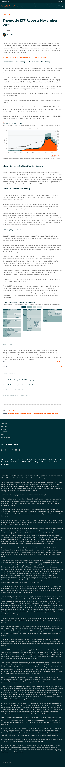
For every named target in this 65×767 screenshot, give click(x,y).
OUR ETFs (4, 424)
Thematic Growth (14, 411)
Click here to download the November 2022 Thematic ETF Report (25, 57)
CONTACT (4, 432)
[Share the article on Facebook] (59, 361)
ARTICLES (7, 14)
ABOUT (3, 429)
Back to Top (7, 762)
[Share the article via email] (61, 361)
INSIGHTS (4, 426)
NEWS (3, 434)
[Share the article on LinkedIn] (57, 361)
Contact (59, 1)
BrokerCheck (5, 464)
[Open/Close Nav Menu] (59, 6)
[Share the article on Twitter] (55, 362)
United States (6, 1)
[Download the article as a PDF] (61, 366)
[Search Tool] (63, 6)
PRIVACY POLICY (6, 437)
